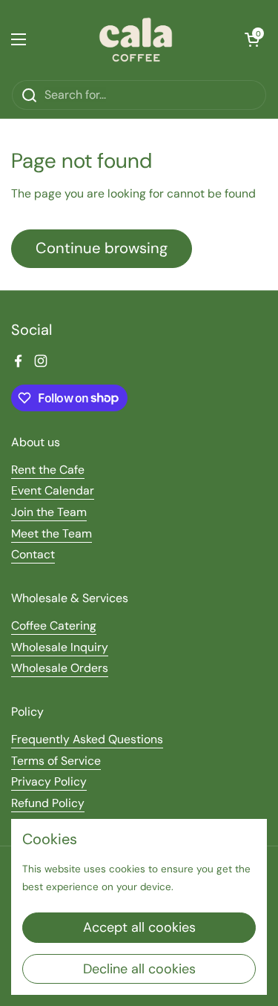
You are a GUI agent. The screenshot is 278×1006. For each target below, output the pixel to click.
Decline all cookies (139, 969)
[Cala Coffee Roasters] (135, 39)
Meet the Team (51, 533)
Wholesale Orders (59, 668)
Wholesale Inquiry (59, 647)
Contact (33, 554)
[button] (252, 39)
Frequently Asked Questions (87, 739)
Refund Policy (48, 803)
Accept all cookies (139, 927)
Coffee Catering (53, 625)
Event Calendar (52, 490)
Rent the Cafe (48, 469)
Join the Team (49, 512)
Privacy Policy (49, 781)
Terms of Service (56, 760)
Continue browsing (102, 248)
